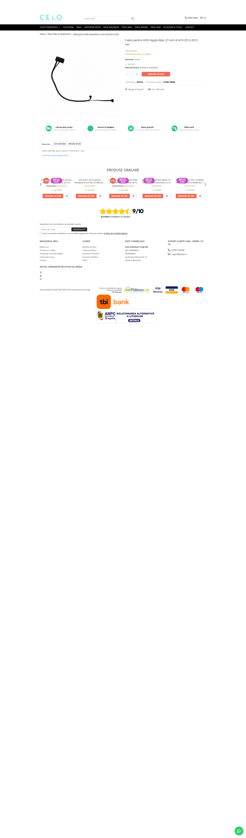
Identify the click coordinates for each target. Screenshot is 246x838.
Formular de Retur (90, 257)
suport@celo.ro (178, 254)
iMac (78, 27)
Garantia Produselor (91, 253)
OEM (127, 44)
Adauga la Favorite (135, 89)
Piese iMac (127, 27)
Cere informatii (157, 89)
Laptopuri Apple (92, 27)
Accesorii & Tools (172, 27)
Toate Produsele (49, 27)
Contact (189, 27)
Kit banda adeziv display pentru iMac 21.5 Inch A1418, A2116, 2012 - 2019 (56, 181)
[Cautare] (132, 18)
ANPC (84, 260)
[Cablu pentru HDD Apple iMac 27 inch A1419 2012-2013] (80, 78)
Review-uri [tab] (75, 143)
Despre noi (44, 247)
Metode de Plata (89, 247)
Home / (43, 34)
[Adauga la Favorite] (67, 196)
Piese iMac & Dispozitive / (60, 34)
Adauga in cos (156, 74)
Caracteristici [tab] (60, 143)
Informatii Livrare (47, 257)
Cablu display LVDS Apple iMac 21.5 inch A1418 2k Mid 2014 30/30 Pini (123, 181)
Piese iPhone (141, 27)
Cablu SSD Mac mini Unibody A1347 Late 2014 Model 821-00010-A (190, 181)
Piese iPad (156, 27)
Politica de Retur (89, 250)
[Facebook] (41, 272)
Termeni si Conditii (47, 250)
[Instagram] (41, 279)
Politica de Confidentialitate (115, 233)
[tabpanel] (80, 78)
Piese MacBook (111, 27)
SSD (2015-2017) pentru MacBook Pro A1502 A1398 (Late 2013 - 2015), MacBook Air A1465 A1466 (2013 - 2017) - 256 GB (90, 181)
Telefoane (68, 27)
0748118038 (177, 250)
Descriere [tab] (46, 144)
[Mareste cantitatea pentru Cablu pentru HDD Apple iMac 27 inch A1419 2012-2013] (137, 74)
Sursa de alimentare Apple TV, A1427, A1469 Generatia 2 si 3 (156, 181)
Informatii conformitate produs (55, 155)
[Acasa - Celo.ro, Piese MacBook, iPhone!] (54, 18)
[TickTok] (41, 276)
